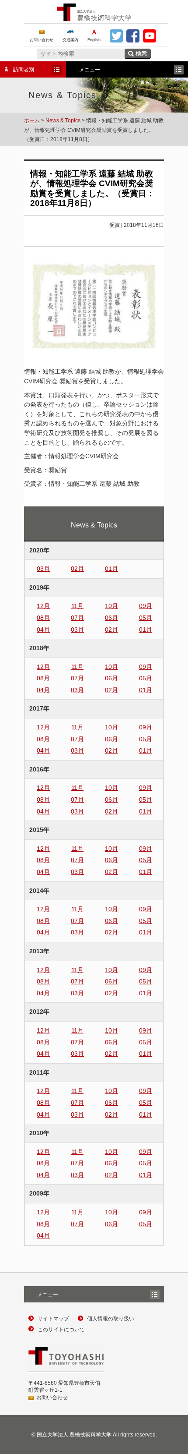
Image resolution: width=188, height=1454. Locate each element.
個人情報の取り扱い (110, 1318)
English (94, 40)
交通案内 (70, 40)
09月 (145, 605)
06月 (111, 617)
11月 (77, 605)
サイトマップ (53, 1318)
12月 (43, 605)
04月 (43, 629)
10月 (111, 605)
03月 (43, 568)
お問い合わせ (41, 40)
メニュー (41, 1295)
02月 (77, 568)
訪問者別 (17, 70)
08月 (43, 617)
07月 (77, 617)
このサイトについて (61, 1329)
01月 (111, 568)
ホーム (32, 120)
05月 (145, 617)
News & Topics (62, 120)
